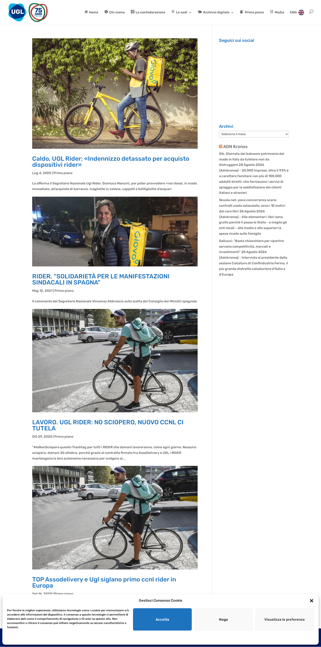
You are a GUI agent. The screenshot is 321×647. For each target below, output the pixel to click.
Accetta (162, 619)
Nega (223, 619)
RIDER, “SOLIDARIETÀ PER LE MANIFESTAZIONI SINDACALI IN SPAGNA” (100, 279)
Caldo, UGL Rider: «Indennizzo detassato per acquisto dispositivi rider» (110, 161)
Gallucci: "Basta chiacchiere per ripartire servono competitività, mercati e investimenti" (251, 246)
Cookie (11, 638)
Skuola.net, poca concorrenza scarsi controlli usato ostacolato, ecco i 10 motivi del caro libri (252, 205)
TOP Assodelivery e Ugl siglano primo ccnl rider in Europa (104, 582)
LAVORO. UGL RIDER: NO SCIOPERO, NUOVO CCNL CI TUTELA (108, 425)
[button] (311, 600)
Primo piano (62, 173)
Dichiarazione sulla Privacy (37, 638)
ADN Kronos (235, 146)
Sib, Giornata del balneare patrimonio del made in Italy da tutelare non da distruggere (251, 159)
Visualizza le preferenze (284, 619)
